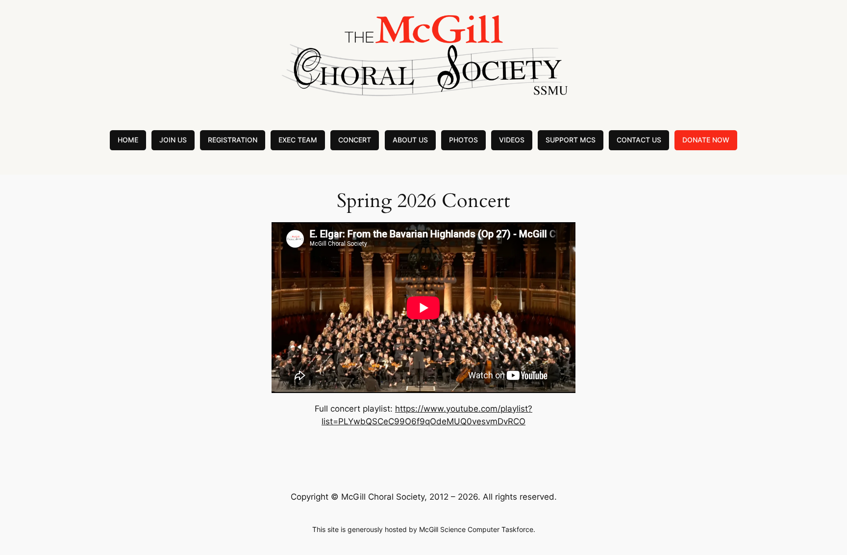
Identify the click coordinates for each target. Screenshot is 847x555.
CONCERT (354, 140)
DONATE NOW (705, 140)
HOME (128, 140)
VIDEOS (511, 140)
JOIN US (173, 140)
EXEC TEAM (297, 140)
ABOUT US (410, 140)
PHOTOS (463, 140)
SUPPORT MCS (571, 140)
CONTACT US (639, 140)
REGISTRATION (232, 140)
